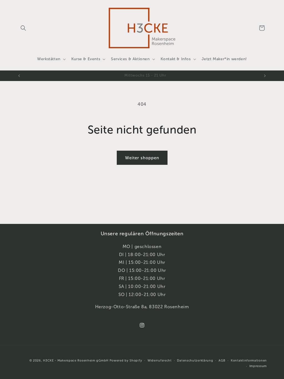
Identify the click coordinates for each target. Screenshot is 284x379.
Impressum (258, 366)
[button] (23, 28)
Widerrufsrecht (160, 360)
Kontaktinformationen (249, 360)
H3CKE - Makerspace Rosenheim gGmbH (75, 360)
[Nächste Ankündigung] (265, 75)
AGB (222, 360)
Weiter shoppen (142, 158)
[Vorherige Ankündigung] (19, 75)
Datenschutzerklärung (195, 360)
